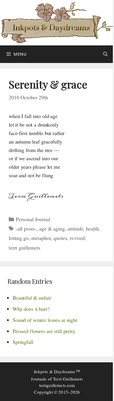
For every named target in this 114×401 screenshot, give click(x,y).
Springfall (23, 341)
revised (77, 237)
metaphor (41, 237)
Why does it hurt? (31, 308)
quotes (60, 237)
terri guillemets (24, 247)
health (92, 228)
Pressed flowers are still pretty (44, 331)
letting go (19, 237)
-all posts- (26, 228)
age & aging (52, 228)
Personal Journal (33, 219)
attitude (75, 228)
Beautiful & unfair (32, 297)
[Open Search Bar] (105, 54)
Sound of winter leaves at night (45, 319)
